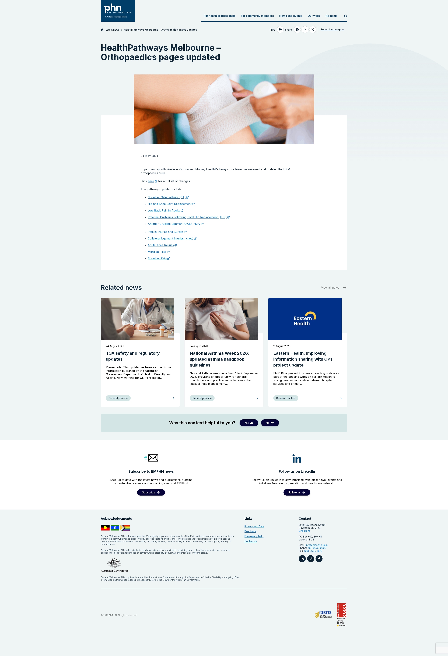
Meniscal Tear (157, 251)
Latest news (112, 29)
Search (343, 16)
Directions (304, 530)
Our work (314, 15)
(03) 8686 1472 (313, 550)
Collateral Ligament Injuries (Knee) (170, 238)
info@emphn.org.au (317, 544)
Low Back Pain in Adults (164, 210)
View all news (330, 287)
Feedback (250, 531)
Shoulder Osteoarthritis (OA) (167, 197)
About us (331, 15)
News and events (290, 15)
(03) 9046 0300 (316, 547)
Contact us (250, 541)
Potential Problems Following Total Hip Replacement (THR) (187, 217)
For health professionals (219, 15)
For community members (257, 15)
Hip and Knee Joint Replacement (169, 204)
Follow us (294, 492)
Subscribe (148, 492)
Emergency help (253, 536)
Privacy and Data (254, 526)
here (151, 181)
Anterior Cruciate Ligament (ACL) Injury (174, 223)
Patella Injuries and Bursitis (165, 232)
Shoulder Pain (157, 258)
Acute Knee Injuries (161, 245)
